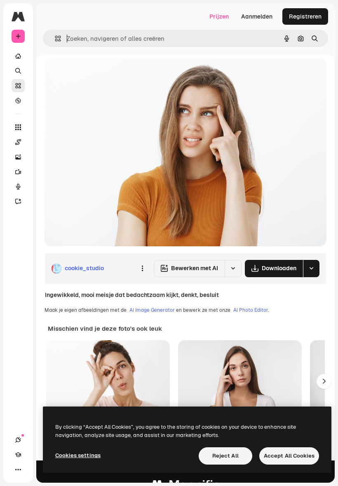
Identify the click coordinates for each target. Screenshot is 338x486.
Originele (99, 74)
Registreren (305, 16)
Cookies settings (78, 455)
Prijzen (219, 16)
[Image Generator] (18, 157)
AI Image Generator (152, 310)
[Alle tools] (18, 127)
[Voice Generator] (18, 186)
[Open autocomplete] (54, 38)
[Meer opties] (142, 268)
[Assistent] (18, 201)
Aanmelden (256, 16)
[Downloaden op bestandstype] (311, 268)
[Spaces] (18, 142)
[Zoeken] (18, 70)
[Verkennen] (18, 100)
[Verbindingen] (18, 439)
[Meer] (18, 469)
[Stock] (18, 85)
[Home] (18, 56)
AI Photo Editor (250, 310)
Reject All (225, 455)
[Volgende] (324, 381)
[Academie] (18, 454)
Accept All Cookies (289, 455)
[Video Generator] (18, 171)
